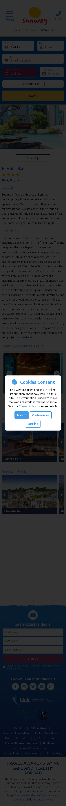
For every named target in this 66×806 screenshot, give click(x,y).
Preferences (41, 415)
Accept (22, 415)
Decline (33, 424)
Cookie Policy (27, 406)
